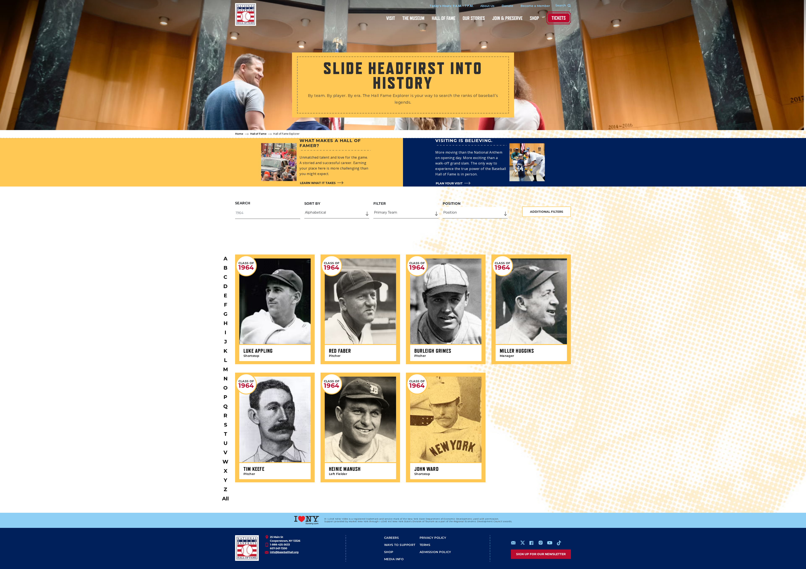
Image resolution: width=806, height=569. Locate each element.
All (225, 499)
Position (452, 204)
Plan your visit (449, 183)
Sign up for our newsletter (541, 554)
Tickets (559, 18)
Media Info (394, 559)
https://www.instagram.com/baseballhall (540, 542)
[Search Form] (560, 6)
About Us (487, 6)
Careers (391, 538)
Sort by (312, 204)
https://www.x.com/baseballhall (522, 542)
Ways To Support (399, 545)
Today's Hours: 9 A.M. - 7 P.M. (451, 6)
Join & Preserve (507, 18)
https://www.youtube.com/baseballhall (549, 542)
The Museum (413, 18)
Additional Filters (546, 212)
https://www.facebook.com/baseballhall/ (531, 542)
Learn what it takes (318, 183)
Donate (507, 6)
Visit (390, 18)
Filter (379, 204)
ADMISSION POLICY (435, 552)
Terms (425, 545)
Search (242, 203)
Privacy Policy (433, 538)
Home (239, 134)
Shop (534, 18)
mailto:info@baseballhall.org (513, 542)
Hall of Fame (443, 18)
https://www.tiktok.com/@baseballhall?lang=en (558, 542)
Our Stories (474, 18)
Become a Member (535, 6)
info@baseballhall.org (284, 552)
